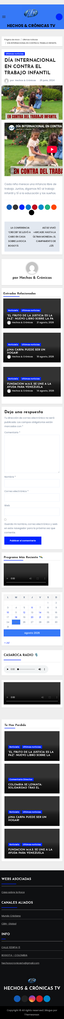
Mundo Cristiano (11, 916)
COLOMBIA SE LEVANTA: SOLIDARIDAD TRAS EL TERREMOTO (25, 788)
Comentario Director (20, 779)
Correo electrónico (16, 491)
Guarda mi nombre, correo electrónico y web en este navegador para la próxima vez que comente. (30, 528)
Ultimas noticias (15, 53)
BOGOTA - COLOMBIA (14, 955)
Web (7, 505)
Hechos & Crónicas (25, 80)
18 (16, 617)
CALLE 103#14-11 (10, 947)
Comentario (12, 432)
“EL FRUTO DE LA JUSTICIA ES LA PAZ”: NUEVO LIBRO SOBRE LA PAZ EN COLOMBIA (31, 318)
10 (8, 612)
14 (40, 612)
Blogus (49, 1010)
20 (32, 617)
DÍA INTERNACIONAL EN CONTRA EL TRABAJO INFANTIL (30, 66)
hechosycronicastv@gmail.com (20, 963)
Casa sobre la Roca (13, 892)
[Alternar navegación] (3, 17)
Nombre (10, 477)
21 (40, 617)
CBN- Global (8, 923)
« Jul (6, 642)
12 (24, 612)
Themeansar (31, 1014)
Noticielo (13, 310)
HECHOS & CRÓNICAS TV (31, 25)
